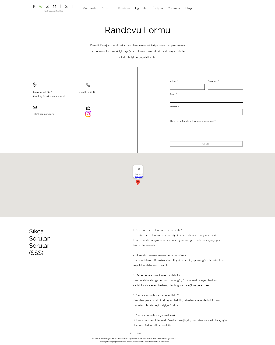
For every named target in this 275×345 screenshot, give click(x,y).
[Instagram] (88, 114)
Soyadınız (212, 81)
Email (172, 94)
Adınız (173, 81)
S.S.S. (130, 333)
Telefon (173, 106)
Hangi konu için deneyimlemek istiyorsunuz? (192, 121)
